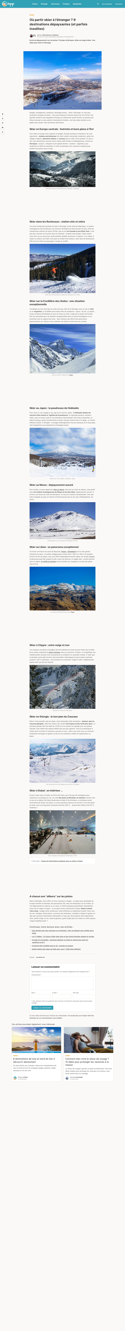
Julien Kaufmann (46, 35)
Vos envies (55, 4)
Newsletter (77, 4)
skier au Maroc (59, 489)
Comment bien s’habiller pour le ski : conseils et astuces (52, 946)
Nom (33, 993)
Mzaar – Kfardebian (68, 551)
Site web (76, 993)
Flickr (71, 375)
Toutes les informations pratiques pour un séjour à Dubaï (62, 861)
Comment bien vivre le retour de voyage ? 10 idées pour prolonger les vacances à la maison (87, 1061)
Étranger (44, 4)
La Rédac (25, 1077)
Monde (32, 15)
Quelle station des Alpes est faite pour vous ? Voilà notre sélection (56, 949)
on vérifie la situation (48, 561)
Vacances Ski (40, 957)
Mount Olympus (54, 652)
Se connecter (107, 4)
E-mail (54, 993)
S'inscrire (118, 4)
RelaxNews (55, 35)
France (35, 4)
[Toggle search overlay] (98, 4)
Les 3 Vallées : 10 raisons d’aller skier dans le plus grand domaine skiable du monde (63, 936)
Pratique (66, 4)
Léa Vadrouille (79, 1077)
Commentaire (36, 975)
